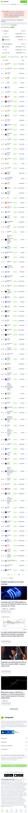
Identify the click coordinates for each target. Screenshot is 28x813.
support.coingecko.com (15, 15)
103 (19, 574)
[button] (14, 709)
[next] (22, 574)
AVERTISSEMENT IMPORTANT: (8, 779)
